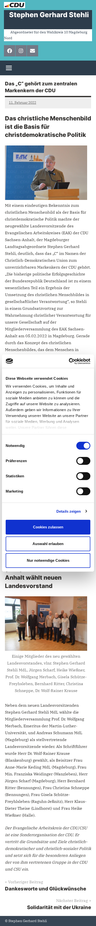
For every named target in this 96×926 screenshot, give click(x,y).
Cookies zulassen (48, 527)
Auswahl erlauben (48, 544)
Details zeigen (68, 511)
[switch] (83, 461)
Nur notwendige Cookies (48, 560)
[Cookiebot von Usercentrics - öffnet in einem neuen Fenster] (69, 361)
